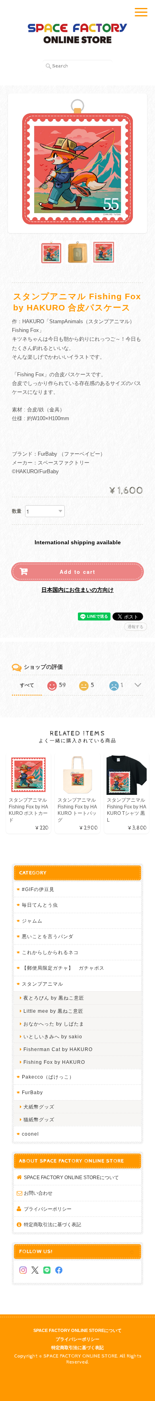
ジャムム (32, 920)
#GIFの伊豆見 (38, 889)
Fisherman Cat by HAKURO (58, 1049)
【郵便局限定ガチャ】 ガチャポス (63, 967)
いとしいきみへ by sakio (52, 1036)
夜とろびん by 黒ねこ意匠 (53, 997)
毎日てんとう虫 (40, 904)
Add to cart (77, 571)
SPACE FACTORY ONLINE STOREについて (71, 1177)
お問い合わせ (38, 1192)
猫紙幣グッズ (38, 1119)
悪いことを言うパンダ (48, 936)
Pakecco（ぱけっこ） (48, 1076)
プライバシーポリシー (48, 1208)
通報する (135, 626)
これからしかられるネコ (50, 952)
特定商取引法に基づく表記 (52, 1224)
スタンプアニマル (42, 983)
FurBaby (32, 1092)
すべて (27, 685)
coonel (30, 1133)
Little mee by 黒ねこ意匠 (53, 1011)
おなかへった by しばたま (53, 1023)
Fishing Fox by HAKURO (54, 1062)
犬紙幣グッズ (38, 1106)
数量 (16, 511)
